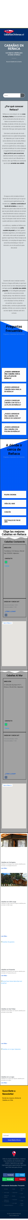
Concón (7, 512)
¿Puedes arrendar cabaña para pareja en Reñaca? (12, 389)
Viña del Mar (9, 504)
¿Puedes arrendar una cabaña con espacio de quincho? (12, 416)
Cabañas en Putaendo (8, 969)
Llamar (7, 566)
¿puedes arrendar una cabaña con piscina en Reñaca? (12, 429)
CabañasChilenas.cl (14, 34)
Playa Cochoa (10, 495)
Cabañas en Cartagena (8, 862)
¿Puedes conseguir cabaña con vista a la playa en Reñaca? (12, 403)
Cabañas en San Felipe (8, 1009)
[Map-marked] (6, 615)
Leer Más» (4, 868)
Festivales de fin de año (12, 521)
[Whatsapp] (6, 562)
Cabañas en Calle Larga (8, 901)
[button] (14, 37)
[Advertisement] (14, 14)
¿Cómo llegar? (10, 611)
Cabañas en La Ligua (7, 1077)
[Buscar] (22, 95)
